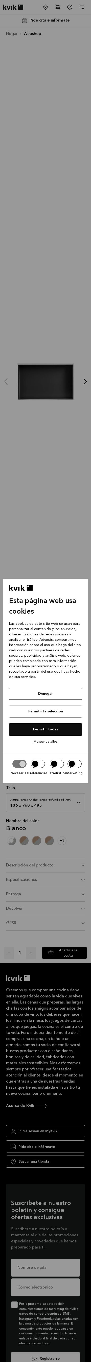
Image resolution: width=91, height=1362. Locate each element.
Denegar (45, 693)
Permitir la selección (45, 711)
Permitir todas (45, 729)
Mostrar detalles (45, 741)
